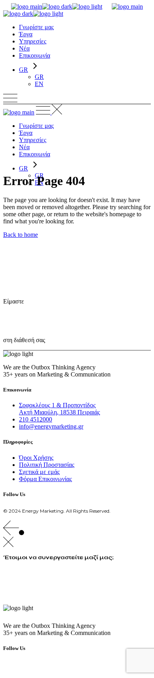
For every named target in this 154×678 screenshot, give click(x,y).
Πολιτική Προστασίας (46, 464)
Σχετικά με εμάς (39, 471)
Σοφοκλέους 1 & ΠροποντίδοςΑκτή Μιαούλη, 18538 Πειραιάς (59, 409)
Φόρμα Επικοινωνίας (45, 479)
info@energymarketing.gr (51, 426)
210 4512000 (35, 419)
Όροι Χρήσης (36, 457)
